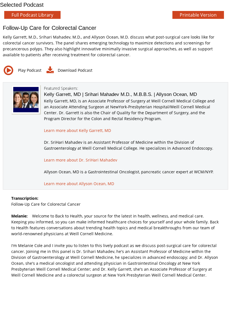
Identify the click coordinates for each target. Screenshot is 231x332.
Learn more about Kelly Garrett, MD (77, 130)
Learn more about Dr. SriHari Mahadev (80, 160)
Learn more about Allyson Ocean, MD (79, 183)
